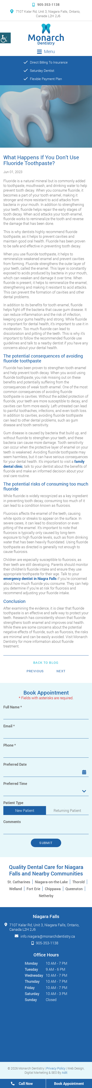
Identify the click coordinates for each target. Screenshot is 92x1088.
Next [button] (61, 671)
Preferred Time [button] (14, 791)
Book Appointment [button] (69, 1083)
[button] (46, 34)
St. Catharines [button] (18, 881)
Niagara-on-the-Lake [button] (51, 881)
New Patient (24, 810)
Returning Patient (67, 810)
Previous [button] (35, 671)
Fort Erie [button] (33, 888)
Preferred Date (15, 764)
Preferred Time (15, 783)
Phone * (9, 745)
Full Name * (12, 707)
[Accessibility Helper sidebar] (5, 38)
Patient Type (13, 802)
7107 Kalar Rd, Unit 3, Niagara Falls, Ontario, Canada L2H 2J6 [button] (48, 13)
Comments (12, 821)
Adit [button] (64, 1072)
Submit (45, 843)
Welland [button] (15, 888)
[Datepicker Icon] (84, 772)
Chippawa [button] (53, 888)
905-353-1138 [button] (48, 4)
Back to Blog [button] (46, 662)
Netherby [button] (46, 895)
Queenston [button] (74, 888)
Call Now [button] (25, 1083)
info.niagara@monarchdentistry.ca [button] (48, 936)
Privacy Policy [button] (55, 1068)
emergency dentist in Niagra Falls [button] (29, 578)
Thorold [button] (78, 881)
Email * (9, 726)
